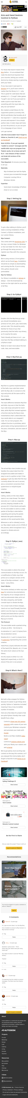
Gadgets (19, 21)
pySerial (9, 747)
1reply (4, 969)
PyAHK (6, 733)
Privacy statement (8, 1090)
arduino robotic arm (18, 742)
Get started (5, 1063)
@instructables (8, 1078)
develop (3, 89)
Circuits (13, 21)
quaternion (6, 640)
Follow (12, 60)
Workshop (4, 1040)
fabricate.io (7, 64)
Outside (4, 1051)
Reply (14, 937)
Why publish (5, 1061)
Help (3, 1066)
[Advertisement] (14, 8)
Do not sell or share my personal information (15, 1092)
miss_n (7, 943)
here (15, 261)
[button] (2, 2)
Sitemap (4, 1068)
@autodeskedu (8, 1081)
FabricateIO (6, 21)
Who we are (5, 1070)
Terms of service (19, 1087)
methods (4, 479)
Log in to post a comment (14, 1012)
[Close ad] (26, 6)
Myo (2, 72)
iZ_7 (7, 975)
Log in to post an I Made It (14, 848)
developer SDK (20, 242)
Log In (14, 910)
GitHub (21, 278)
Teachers (4, 1053)
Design (4, 1042)
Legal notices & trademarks (10, 1095)
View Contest (14, 784)
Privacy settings (18, 1090)
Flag (5, 934)
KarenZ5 (8, 921)
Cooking (4, 1047)
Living (3, 1049)
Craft (3, 1044)
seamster (8, 996)
